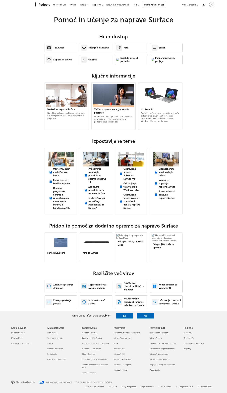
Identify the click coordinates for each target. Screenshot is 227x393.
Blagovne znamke (147, 386)
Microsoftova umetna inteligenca (127, 332)
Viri (135, 4)
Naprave (96, 4)
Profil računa (52, 332)
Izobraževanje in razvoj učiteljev (94, 359)
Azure (116, 343)
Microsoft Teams (120, 370)
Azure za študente (88, 372)
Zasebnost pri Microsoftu (194, 343)
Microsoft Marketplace (159, 354)
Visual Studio (155, 370)
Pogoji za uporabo (128, 386)
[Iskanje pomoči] (204, 4)
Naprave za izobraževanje (91, 338)
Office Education (88, 354)
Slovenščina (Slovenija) (25, 382)
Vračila (50, 343)
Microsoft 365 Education (91, 348)
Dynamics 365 (119, 348)
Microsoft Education (89, 332)
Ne (145, 315)
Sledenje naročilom (55, 348)
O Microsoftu (189, 338)
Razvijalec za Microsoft (159, 332)
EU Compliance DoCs (184, 386)
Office (73, 4)
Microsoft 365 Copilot (122, 364)
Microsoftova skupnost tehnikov (162, 348)
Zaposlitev (188, 332)
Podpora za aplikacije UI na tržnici (163, 343)
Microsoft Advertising (122, 359)
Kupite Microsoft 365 (154, 4)
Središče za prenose (55, 338)
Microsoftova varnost (122, 338)
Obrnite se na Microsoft (94, 386)
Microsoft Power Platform (160, 359)
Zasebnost (113, 386)
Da (124, 315)
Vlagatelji (187, 348)
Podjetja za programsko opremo (162, 364)
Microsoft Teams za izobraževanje (95, 343)
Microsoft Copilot (18, 332)
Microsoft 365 (59, 4)
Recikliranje (52, 354)
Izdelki (83, 4)
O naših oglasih (165, 386)
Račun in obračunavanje (117, 4)
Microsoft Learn (156, 338)
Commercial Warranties (56, 359)
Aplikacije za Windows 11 (21, 343)
